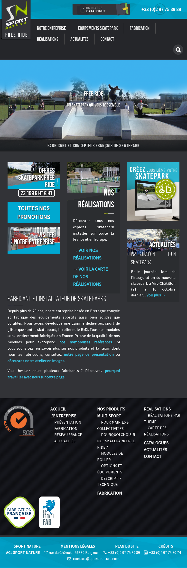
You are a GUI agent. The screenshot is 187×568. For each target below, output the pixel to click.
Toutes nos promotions (33, 212)
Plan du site (127, 546)
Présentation (67, 422)
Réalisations (47, 39)
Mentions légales (78, 546)
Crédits (166, 546)
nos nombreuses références (85, 341)
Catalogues (156, 442)
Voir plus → (156, 295)
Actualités (79, 39)
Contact (107, 39)
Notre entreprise (51, 28)
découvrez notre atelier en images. (36, 360)
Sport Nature (27, 546)
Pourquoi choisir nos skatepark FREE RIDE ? (116, 440)
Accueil (58, 409)
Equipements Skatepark (98, 28)
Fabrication (140, 28)
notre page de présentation (88, 354)
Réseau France (68, 434)
